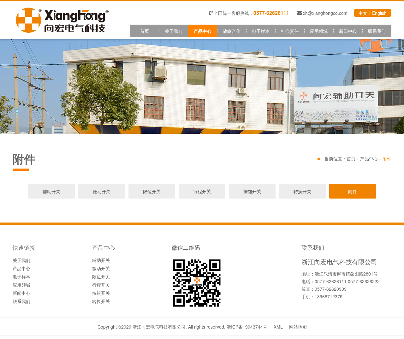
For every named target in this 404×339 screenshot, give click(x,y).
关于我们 (173, 31)
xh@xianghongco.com (325, 13)
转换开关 (302, 191)
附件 (352, 191)
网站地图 (298, 327)
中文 (363, 13)
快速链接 (24, 248)
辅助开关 (51, 191)
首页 (144, 31)
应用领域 (319, 31)
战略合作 (232, 31)
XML (278, 327)
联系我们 (377, 31)
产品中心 (202, 31)
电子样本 (261, 31)
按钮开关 (252, 191)
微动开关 (101, 191)
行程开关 (202, 191)
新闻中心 (348, 31)
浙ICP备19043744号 (247, 327)
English (379, 13)
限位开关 (152, 191)
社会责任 (290, 31)
